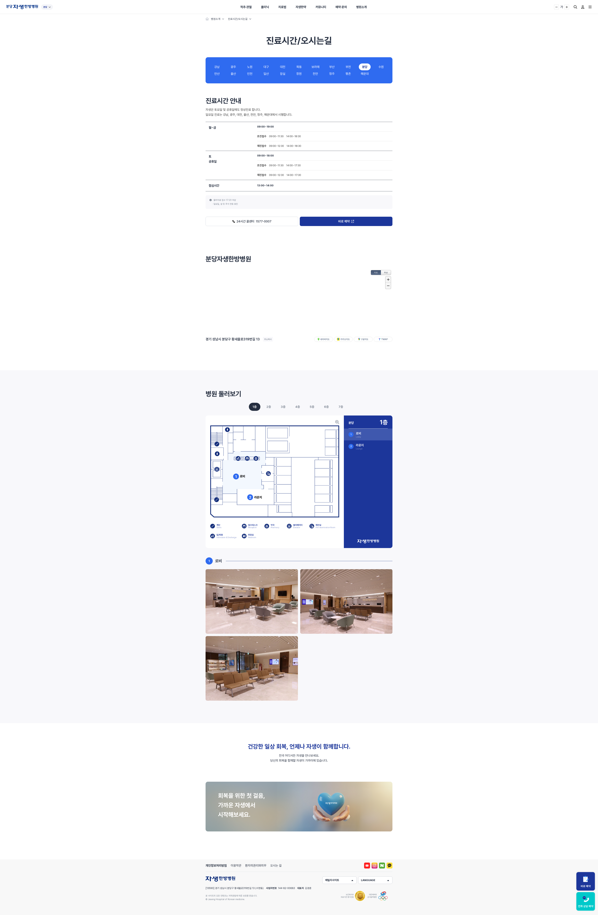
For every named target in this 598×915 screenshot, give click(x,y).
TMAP (384, 339)
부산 (332, 67)
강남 (217, 67)
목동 (299, 67)
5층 (312, 407)
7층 (341, 407)
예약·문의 (341, 7)
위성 (386, 272)
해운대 (365, 74)
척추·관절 (246, 7)
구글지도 (364, 339)
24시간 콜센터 (254, 221)
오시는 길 (276, 865)
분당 (45, 7)
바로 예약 (344, 221)
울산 (233, 74)
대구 (266, 67)
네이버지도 (325, 339)
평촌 (348, 74)
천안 (315, 74)
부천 (348, 67)
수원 (381, 67)
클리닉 (265, 7)
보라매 (315, 67)
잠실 (282, 74)
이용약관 (236, 865)
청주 (332, 74)
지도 (376, 272)
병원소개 (361, 7)
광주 (233, 67)
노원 (249, 67)
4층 (297, 407)
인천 (249, 74)
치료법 (282, 7)
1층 (255, 407)
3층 (283, 407)
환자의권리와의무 (255, 865)
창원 (299, 74)
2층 (268, 407)
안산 (217, 74)
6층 (326, 407)
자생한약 (301, 7)
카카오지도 (345, 339)
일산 (266, 74)
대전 (282, 67)
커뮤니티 (321, 7)
